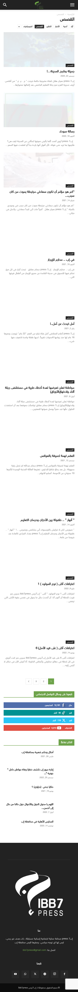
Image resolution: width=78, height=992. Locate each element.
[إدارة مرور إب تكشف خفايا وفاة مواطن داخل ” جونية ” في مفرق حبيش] (65, 774)
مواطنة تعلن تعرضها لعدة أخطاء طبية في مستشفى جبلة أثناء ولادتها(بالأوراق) (39, 390)
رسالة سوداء (66, 131)
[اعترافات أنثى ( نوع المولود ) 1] (39, 562)
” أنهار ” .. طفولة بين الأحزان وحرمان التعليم (47, 520)
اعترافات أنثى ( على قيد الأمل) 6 (55, 648)
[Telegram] (44, 974)
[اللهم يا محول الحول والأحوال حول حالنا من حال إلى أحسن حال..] (65, 808)
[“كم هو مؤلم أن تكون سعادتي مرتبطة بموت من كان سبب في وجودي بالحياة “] (39, 170)
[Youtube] (15, 974)
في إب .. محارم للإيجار (61, 260)
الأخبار (57, 26)
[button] (72, 5)
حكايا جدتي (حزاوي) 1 (42, 787)
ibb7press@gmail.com (34, 950)
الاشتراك (68, 728)
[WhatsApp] (25, 974)
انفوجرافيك (27, 26)
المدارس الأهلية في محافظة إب (37, 821)
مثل (70, 705)
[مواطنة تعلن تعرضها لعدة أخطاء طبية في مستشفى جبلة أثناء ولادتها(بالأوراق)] (39, 366)
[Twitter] (35, 974)
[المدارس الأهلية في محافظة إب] (65, 826)
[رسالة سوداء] (39, 109)
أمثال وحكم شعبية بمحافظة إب (37, 752)
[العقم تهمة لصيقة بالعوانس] (39, 434)
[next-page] (29, 681)
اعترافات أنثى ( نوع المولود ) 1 (56, 584)
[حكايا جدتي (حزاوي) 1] (65, 791)
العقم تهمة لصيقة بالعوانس (57, 456)
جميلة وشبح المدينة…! (60, 71)
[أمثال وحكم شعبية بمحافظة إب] (65, 756)
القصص (39, 26)
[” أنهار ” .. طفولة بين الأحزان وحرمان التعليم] (39, 498)
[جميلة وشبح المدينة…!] (39, 49)
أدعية (65, 26)
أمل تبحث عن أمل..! (62, 324)
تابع (70, 712)
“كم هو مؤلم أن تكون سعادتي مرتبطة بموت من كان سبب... (42, 194)
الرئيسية (70, 14)
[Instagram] (54, 974)
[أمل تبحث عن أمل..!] (39, 302)
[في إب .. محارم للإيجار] (39, 238)
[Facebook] (64, 974)
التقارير (48, 26)
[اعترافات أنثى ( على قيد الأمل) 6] (39, 626)
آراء (72, 26)
